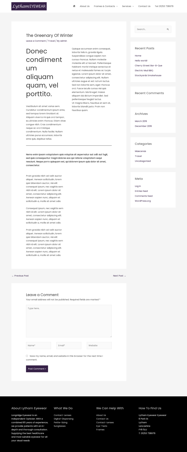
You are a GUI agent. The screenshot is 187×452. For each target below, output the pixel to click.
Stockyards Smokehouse (148, 75)
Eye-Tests (101, 426)
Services (126, 6)
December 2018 (143, 126)
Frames (100, 429)
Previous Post (20, 275)
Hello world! (141, 60)
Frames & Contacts (104, 6)
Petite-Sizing (60, 422)
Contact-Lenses (62, 415)
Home (138, 55)
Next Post (119, 275)
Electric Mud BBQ (144, 70)
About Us (85, 6)
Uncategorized (143, 161)
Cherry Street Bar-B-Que (148, 65)
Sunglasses (60, 426)
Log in (138, 186)
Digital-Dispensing (63, 418)
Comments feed (144, 196)
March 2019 (141, 121)
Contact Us (144, 6)
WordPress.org (143, 201)
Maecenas (140, 151)
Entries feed (141, 191)
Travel (51, 40)
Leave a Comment (36, 40)
